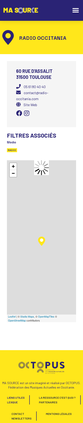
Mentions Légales (59, 413)
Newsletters (22, 418)
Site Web (30, 104)
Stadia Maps (27, 316)
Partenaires (48, 402)
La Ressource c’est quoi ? (57, 397)
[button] (75, 10)
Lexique (12, 402)
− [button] (13, 173)
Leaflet (12, 316)
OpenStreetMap (17, 320)
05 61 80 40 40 (35, 86)
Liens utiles (16, 397)
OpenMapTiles (46, 316)
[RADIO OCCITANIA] (41, 241)
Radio (12, 150)
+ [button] (13, 166)
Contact (18, 413)
